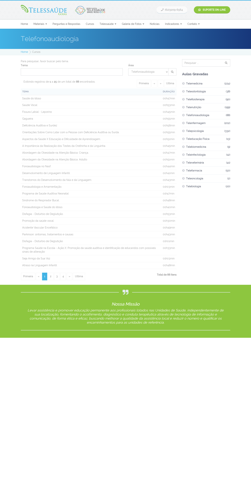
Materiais (38, 23)
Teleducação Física (197, 138)
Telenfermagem (196, 123)
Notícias (154, 23)
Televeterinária (195, 162)
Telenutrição (193, 107)
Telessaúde (107, 23)
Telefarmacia (194, 170)
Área (131, 65)
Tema (24, 65)
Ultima (170, 83)
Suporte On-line (214, 9)
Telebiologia (193, 186)
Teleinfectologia (196, 154)
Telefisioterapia (195, 99)
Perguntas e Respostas (66, 23)
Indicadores (172, 23)
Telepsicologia (195, 131)
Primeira (144, 83)
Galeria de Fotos (131, 23)
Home (24, 23)
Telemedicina (194, 83)
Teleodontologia (196, 91)
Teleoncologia (194, 178)
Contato (192, 23)
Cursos (90, 23)
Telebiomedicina (196, 146)
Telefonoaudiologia (197, 115)
